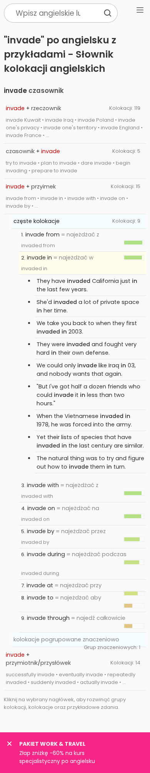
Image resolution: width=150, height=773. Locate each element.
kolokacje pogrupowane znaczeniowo (66, 639)
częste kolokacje (36, 221)
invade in (39, 257)
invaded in (34, 268)
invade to (40, 597)
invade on (41, 508)
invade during (46, 554)
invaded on (35, 519)
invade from (42, 234)
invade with (43, 485)
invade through (48, 618)
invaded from (38, 245)
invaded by (35, 542)
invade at (40, 585)
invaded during (40, 573)
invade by (40, 531)
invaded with (37, 496)
